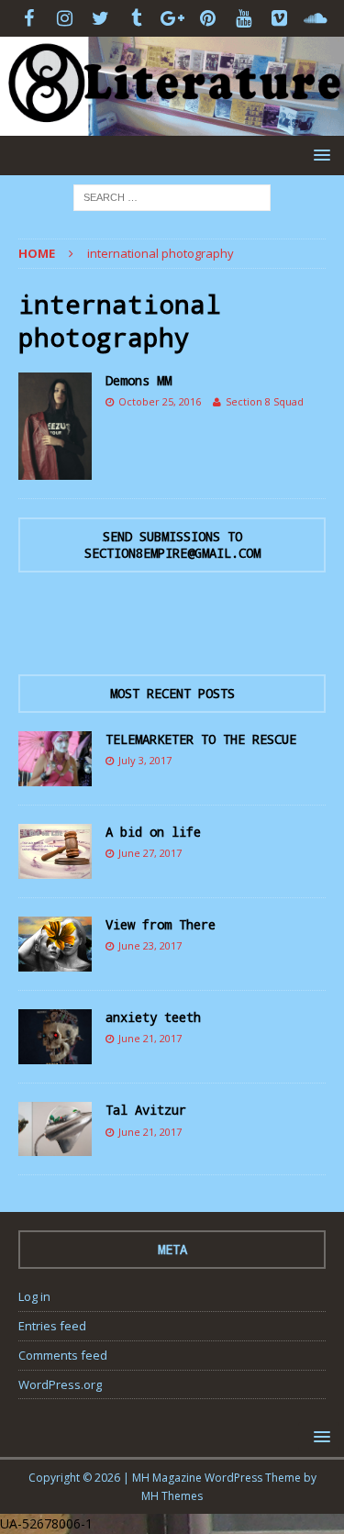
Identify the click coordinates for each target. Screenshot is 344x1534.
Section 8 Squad (265, 401)
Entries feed (52, 1325)
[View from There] (55, 944)
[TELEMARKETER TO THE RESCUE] (55, 758)
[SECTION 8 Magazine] (172, 125)
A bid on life (153, 831)
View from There (160, 924)
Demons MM (138, 380)
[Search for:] (172, 196)
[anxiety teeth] (55, 1036)
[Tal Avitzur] (55, 1129)
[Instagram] (65, 18)
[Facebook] (29, 18)
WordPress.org (60, 1384)
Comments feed (62, 1355)
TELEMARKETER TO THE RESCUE (200, 739)
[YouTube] (243, 18)
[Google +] (172, 18)
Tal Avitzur (145, 1109)
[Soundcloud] (315, 18)
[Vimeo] (279, 18)
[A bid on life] (55, 851)
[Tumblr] (136, 18)
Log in (34, 1296)
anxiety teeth (153, 1017)
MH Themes (172, 1496)
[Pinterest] (208, 18)
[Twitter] (100, 18)
